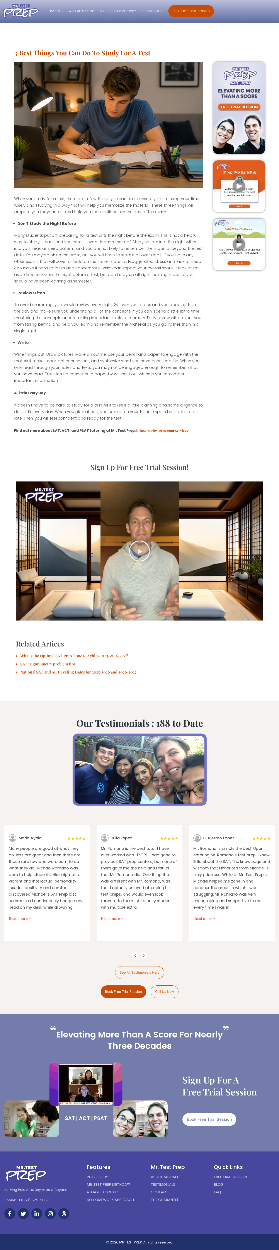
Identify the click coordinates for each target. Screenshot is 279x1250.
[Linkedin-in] (36, 1213)
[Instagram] (50, 1213)
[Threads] (63, 1213)
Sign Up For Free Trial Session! (139, 467)
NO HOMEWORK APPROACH (110, 1199)
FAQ (217, 1192)
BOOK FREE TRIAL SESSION (191, 11)
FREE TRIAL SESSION (230, 1176)
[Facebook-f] (9, 1213)
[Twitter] (23, 1213)
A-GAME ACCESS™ (82, 11)
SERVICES (53, 11)
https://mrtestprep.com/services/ (162, 430)
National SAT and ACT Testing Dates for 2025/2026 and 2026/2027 (78, 672)
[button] (238, 186)
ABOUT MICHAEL (165, 1176)
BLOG (218, 1184)
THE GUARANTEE (165, 1199)
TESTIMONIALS (151, 11)
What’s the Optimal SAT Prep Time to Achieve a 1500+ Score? (74, 655)
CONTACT (159, 1192)
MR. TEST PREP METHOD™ (118, 11)
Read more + (20, 918)
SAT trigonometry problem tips (48, 664)
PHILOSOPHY (97, 1176)
